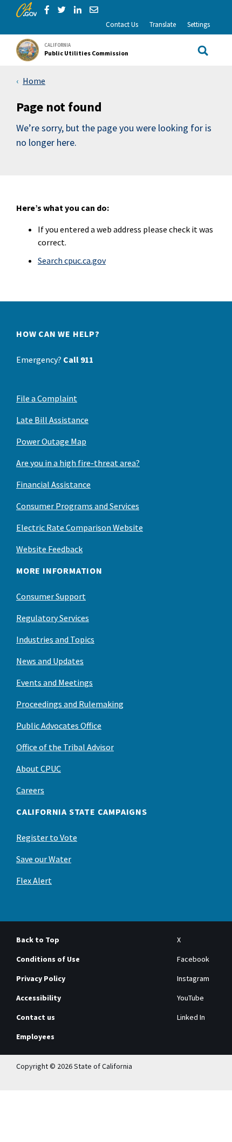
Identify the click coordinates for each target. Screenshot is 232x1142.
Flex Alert (34, 880)
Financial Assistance (53, 484)
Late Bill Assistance (52, 419)
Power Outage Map (51, 441)
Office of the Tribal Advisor (65, 747)
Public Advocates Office (58, 725)
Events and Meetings (54, 682)
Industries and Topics (55, 639)
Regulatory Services (52, 617)
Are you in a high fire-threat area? (78, 462)
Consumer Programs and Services (77, 505)
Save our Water (43, 859)
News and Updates (50, 660)
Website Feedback (49, 549)
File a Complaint (46, 398)
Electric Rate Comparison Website (79, 527)
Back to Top (37, 939)
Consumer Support (51, 596)
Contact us (35, 1017)
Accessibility (38, 998)
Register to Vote (46, 837)
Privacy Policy (40, 978)
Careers (30, 790)
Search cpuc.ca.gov (72, 260)
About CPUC (38, 768)
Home (34, 80)
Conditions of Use (48, 959)
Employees (35, 1036)
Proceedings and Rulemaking (70, 704)
